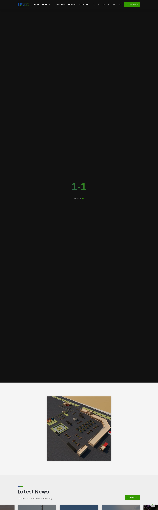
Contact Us (84, 4)
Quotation (133, 4)
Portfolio (72, 4)
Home (36, 4)
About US (46, 4)
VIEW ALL (134, 497)
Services (59, 4)
